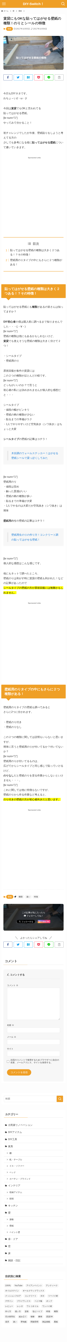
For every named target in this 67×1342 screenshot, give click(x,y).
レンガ (20, 1306)
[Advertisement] (33, 193)
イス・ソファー (16, 1166)
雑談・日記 (14, 1260)
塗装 (27, 1311)
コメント (12, 985)
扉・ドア (13, 1239)
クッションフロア (13, 1296)
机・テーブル (15, 1159)
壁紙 (9, 29)
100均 (8, 1285)
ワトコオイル (32, 1306)
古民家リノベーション (20, 1125)
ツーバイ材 (53, 1296)
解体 (40, 1316)
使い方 (18, 1311)
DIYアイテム (15, 1132)
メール (11, 1037)
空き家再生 (10, 1316)
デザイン (9, 1301)
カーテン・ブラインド (20, 1179)
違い (28, 897)
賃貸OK (49, 1316)
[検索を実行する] (60, 1099)
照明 (11, 1199)
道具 (7, 1322)
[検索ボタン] (63, 4)
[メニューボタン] (4, 4)
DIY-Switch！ (33, 4)
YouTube (18, 1285)
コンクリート (30, 1296)
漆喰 (11, 1219)
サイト (10, 1049)
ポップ (49, 1301)
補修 (32, 1316)
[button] (7, 77)
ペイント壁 (14, 1232)
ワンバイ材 (47, 1306)
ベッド (12, 1172)
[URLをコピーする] (59, 77)
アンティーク (52, 1285)
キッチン (13, 1205)
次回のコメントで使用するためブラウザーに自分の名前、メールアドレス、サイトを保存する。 (34, 1061)
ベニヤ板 (38, 1301)
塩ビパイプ (37, 1311)
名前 (10, 1025)
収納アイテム (15, 1192)
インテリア (14, 1185)
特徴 (36, 897)
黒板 (56, 1322)
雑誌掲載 (46, 1322)
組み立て (23, 1316)
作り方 (8, 1311)
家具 (10, 1146)
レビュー (9, 1306)
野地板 (24, 1322)
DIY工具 (12, 1139)
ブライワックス (24, 1301)
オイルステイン (12, 1291)
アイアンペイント (34, 1285)
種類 (21, 897)
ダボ (42, 1296)
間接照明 (34, 1322)
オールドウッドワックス (33, 1291)
